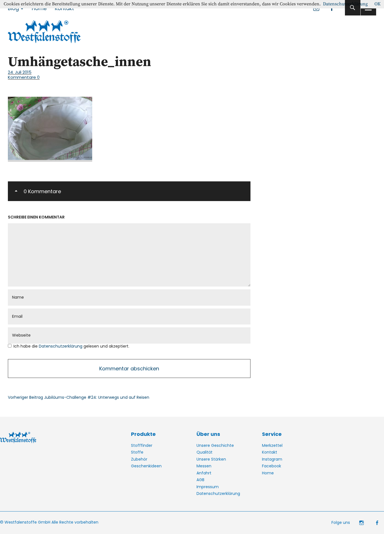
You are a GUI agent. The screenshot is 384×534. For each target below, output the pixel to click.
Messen (203, 466)
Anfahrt (203, 473)
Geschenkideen (146, 466)
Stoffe (137, 452)
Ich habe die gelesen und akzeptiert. (71, 346)
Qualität (204, 452)
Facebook (271, 466)
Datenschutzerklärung (61, 346)
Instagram (272, 459)
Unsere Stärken (211, 459)
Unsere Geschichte (215, 445)
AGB (200, 480)
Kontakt (269, 452)
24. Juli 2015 (19, 72)
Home (268, 473)
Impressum (207, 487)
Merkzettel (272, 445)
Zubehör (139, 459)
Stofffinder (141, 445)
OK (377, 4)
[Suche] (352, 7)
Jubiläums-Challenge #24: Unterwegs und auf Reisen (78, 397)
